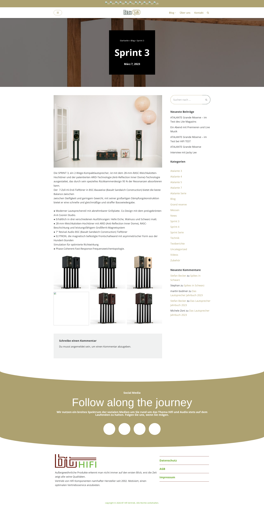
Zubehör (175, 260)
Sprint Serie (177, 232)
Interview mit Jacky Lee (183, 152)
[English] (112, 3)
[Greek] (127, 3)
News (173, 215)
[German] (122, 3)
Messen (174, 210)
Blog (133, 40)
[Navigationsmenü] (58, 12)
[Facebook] (124, 429)
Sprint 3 (174, 221)
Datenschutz (168, 460)
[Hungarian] (132, 3)
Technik (174, 238)
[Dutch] (107, 3)
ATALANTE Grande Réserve (185, 146)
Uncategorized (178, 249)
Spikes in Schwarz (194, 285)
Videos (174, 254)
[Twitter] (109, 429)
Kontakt (199, 12)
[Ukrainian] (156, 3)
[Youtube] (155, 429)
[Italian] (137, 3)
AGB (162, 469)
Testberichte (177, 243)
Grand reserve (178, 204)
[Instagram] (139, 429)
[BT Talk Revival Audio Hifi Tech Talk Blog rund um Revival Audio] (132, 13)
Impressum (167, 477)
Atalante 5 (176, 182)
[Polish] (141, 3)
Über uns (185, 12)
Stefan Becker (178, 275)
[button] (175, 12)
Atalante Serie (178, 193)
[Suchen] (208, 13)
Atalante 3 (176, 171)
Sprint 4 (174, 226)
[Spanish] (146, 3)
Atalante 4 (176, 176)
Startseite (124, 40)
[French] (117, 3)
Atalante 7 (176, 187)
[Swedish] (151, 3)
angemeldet (78, 346)
